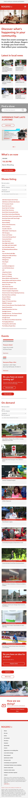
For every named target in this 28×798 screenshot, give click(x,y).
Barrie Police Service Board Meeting (11, 209)
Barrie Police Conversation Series (10, 207)
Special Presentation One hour (9, 304)
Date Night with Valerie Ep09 (9, 240)
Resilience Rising (6, 294)
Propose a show (14, 658)
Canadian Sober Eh (7, 224)
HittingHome (5, 255)
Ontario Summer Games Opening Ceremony (13, 288)
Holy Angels (5, 257)
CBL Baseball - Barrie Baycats (9, 226)
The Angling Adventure (8, 317)
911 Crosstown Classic (7, 199)
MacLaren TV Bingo (7, 269)
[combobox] (13, 110)
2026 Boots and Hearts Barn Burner (11, 197)
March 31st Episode (7, 271)
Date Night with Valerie (8, 238)
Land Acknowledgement (8, 261)
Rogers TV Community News (9, 296)
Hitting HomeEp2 (6, 253)
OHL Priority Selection (7, 281)
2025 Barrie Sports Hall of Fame (10, 195)
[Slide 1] (14, 142)
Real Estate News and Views (9, 290)
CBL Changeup (6, 228)
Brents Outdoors (6, 222)
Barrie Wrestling (8, 160)
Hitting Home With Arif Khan (9, 250)
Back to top (8, 671)
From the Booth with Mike (8, 248)
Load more (7, 667)
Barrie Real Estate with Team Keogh (11, 213)
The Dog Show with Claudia (9, 319)
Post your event (9, 382)
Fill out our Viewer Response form (17, 705)
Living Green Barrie (6, 267)
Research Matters (6, 292)
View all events (7, 389)
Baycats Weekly (6, 217)
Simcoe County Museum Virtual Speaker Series (13, 300)
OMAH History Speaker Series (9, 284)
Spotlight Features (6, 306)
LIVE (3, 265)
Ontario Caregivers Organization (10, 286)
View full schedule (8, 165)
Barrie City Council (6, 201)
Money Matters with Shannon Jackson (11, 275)
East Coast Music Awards (8, 242)
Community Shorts (6, 234)
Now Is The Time (6, 279)
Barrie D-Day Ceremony (8, 205)
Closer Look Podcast (7, 230)
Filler (3, 246)
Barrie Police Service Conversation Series (12, 211)
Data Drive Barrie (6, 236)
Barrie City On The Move (8, 203)
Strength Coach (6, 312)
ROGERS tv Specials (7, 298)
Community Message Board (9, 232)
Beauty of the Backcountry (8, 219)
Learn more (8, 125)
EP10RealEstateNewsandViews (9, 244)
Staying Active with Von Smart (9, 310)
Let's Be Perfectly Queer (8, 263)
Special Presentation (7, 302)
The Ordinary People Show (8, 321)
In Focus (4, 259)
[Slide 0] (13, 142)
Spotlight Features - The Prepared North (12, 308)
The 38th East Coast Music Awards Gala (12, 315)
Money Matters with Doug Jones (10, 273)
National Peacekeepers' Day (9, 277)
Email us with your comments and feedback (14, 1)
